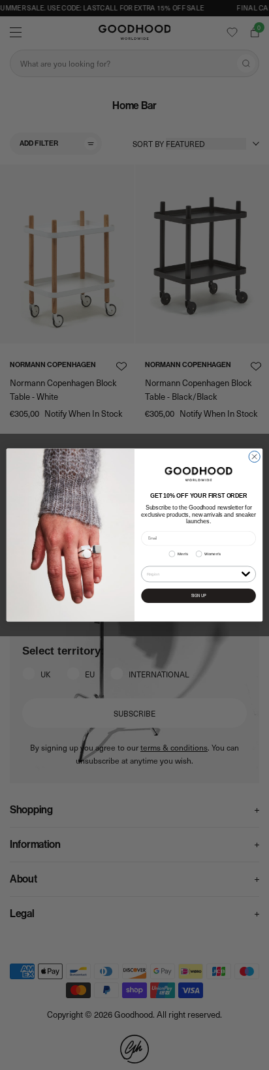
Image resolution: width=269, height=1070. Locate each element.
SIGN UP (198, 595)
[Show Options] (245, 573)
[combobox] (193, 574)
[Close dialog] (254, 456)
